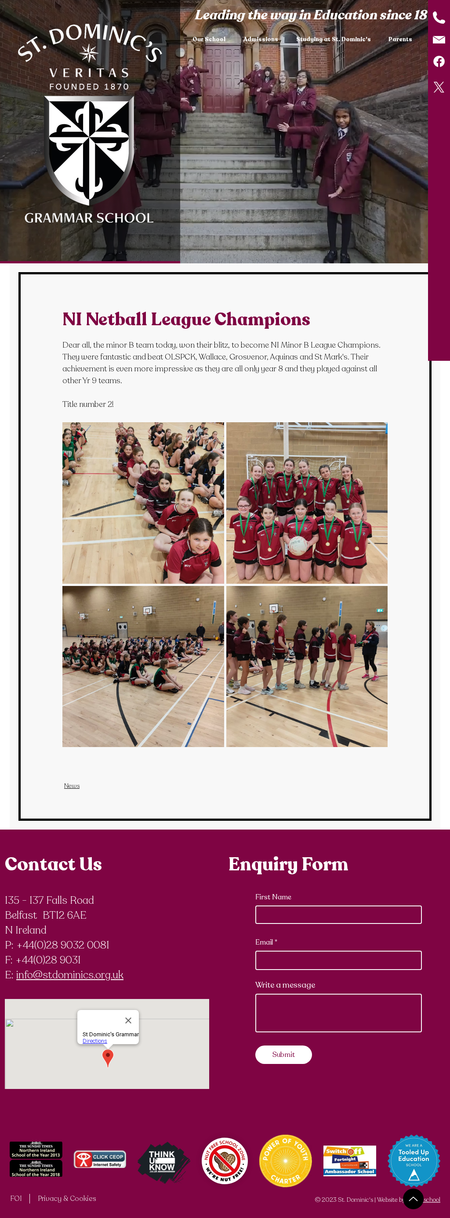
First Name (273, 897)
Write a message (285, 985)
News (72, 786)
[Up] (413, 1199)
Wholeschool (423, 1200)
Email (264, 942)
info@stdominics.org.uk (69, 975)
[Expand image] (143, 503)
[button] (211, 39)
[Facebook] (439, 61)
